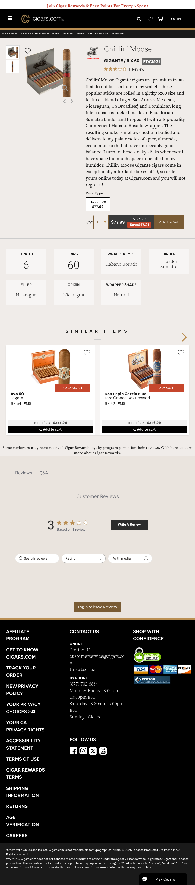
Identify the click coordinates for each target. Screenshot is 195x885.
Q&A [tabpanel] (43, 472)
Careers (17, 835)
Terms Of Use (23, 759)
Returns (17, 806)
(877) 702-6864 (84, 684)
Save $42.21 (72, 388)
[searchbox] (37, 558)
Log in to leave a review (97, 607)
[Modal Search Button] (139, 19)
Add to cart (52, 429)
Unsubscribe (82, 670)
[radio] (98, 204)
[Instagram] (83, 751)
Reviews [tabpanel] (23, 472)
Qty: (89, 222)
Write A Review (129, 524)
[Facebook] (73, 751)
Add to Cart (169, 222)
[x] (93, 750)
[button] (13, 57)
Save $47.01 (167, 388)
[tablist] (97, 473)
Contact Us (81, 650)
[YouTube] (103, 751)
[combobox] (84, 558)
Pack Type (94, 193)
